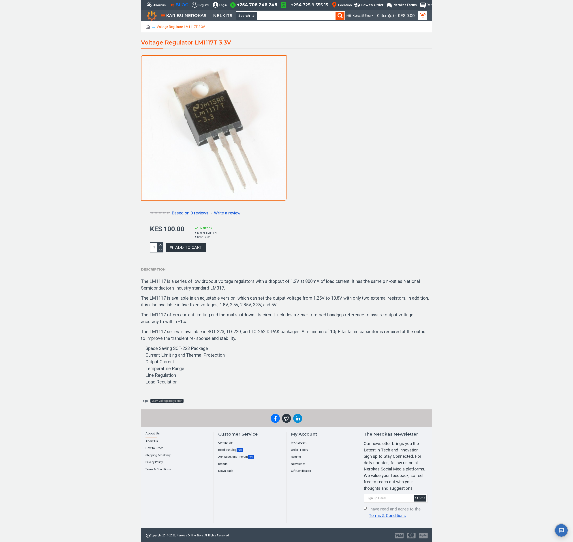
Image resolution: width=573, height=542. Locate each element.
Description (153, 269)
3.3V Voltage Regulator (167, 400)
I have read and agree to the (394, 512)
